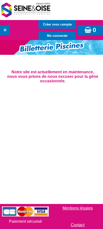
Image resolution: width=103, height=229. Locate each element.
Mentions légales (77, 208)
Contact (77, 225)
